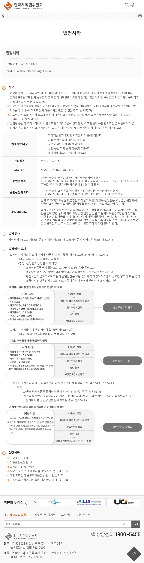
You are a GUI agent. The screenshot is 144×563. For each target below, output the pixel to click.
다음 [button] (26, 503)
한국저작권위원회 (23, 6)
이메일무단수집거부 (44, 515)
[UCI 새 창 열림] (123, 502)
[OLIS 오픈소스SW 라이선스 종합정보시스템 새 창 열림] (88, 502)
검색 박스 (126, 5)
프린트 (140, 16)
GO (136, 524)
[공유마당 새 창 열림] (54, 502)
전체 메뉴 (138, 5)
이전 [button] (34, 503)
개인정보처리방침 (15, 515)
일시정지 (30, 503)
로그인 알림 (132, 4)
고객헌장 (66, 515)
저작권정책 (83, 515)
